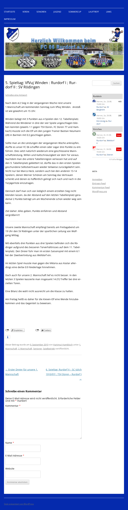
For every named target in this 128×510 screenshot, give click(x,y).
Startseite (9, 11)
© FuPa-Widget (115, 159)
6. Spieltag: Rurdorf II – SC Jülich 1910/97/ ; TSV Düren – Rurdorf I (64, 374)
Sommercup (74, 11)
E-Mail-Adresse (14, 455)
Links (109, 11)
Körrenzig (100, 121)
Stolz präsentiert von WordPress (19, 503)
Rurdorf (100, 107)
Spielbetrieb (49, 348)
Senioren (41, 11)
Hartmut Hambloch (63, 344)
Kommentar (12, 405)
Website (9, 468)
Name (9, 442)
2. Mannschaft (25, 348)
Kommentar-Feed (101, 187)
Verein (25, 11)
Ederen (110, 154)
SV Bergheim (102, 108)
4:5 (120, 101)
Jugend (57, 11)
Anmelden (97, 179)
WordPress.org (99, 191)
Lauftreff (93, 11)
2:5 (120, 115)
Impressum (10, 19)
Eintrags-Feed (99, 183)
